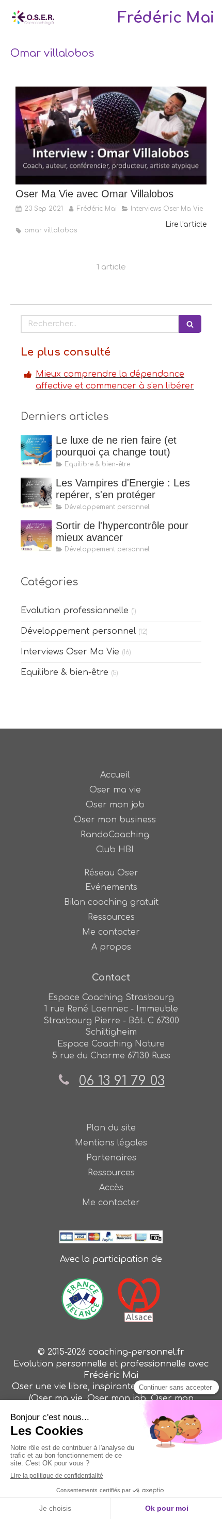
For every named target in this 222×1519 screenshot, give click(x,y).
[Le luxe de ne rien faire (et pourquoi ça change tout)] (36, 450)
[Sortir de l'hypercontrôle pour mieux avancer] (36, 535)
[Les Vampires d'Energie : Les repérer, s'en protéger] (36, 493)
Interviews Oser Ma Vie (70, 651)
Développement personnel (78, 631)
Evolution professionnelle (75, 610)
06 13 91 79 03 (122, 1080)
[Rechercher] (190, 324)
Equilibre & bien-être (64, 672)
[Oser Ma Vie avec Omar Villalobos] (111, 135)
